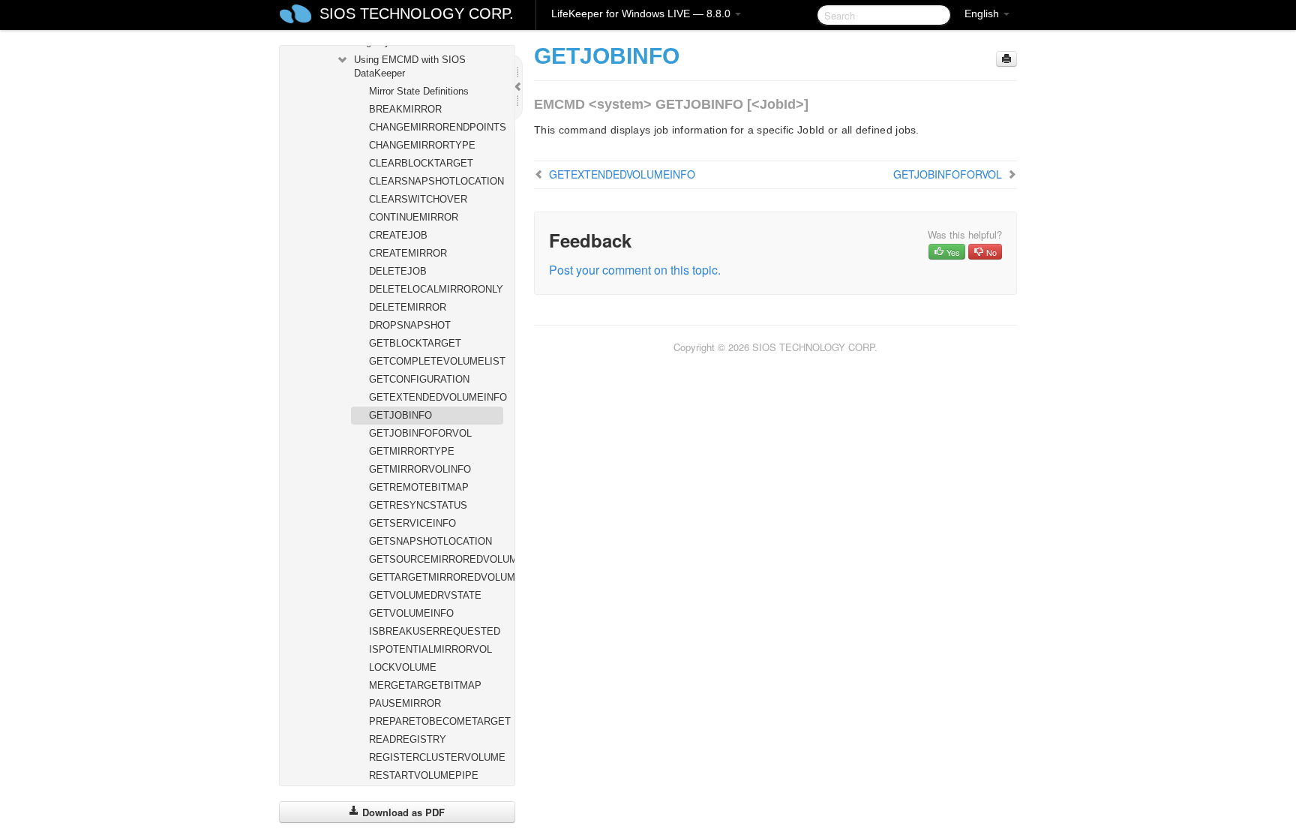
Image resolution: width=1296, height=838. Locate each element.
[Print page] (1006, 59)
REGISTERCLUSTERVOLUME (436, 757)
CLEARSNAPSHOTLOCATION (436, 181)
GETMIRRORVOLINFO (420, 469)
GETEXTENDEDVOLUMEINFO (436, 397)
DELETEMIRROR (407, 307)
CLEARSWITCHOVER (418, 199)
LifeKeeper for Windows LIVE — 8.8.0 (642, 14)
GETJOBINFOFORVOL (420, 433)
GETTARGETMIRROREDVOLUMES (436, 577)
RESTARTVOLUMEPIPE (423, 775)
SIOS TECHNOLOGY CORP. (417, 13)
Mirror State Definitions (419, 91)
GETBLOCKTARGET (415, 343)
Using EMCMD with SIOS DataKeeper (410, 66)
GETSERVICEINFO (412, 523)
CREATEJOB (398, 235)
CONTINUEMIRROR (413, 217)
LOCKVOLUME (402, 667)
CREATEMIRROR (408, 253)
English (983, 14)
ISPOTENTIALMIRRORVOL (430, 649)
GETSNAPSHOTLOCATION (430, 541)
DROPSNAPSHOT (410, 325)
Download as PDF (402, 812)
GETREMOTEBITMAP (419, 487)
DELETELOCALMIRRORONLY (436, 289)
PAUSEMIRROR (405, 703)
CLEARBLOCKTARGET (421, 163)
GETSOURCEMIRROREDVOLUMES (436, 559)
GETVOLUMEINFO (411, 613)
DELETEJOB (398, 271)
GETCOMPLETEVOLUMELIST (436, 361)
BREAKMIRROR (405, 109)
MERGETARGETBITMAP (425, 685)
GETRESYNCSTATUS (418, 505)
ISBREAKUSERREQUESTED (434, 631)
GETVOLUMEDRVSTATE (425, 595)
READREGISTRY (407, 739)
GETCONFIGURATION (419, 379)
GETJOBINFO (400, 415)
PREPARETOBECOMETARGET (436, 721)
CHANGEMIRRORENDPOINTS (436, 127)
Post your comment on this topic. (635, 269)
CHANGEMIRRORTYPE (422, 145)
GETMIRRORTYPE (411, 451)
